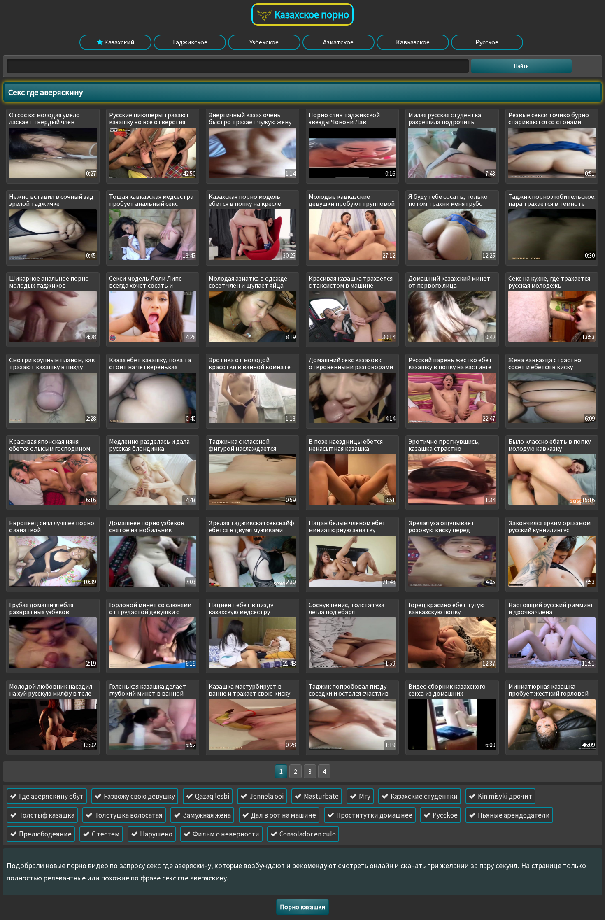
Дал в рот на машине (283, 815)
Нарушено (155, 833)
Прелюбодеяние (45, 833)
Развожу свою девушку (138, 796)
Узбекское (264, 42)
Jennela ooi (266, 796)
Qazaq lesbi (211, 796)
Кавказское (413, 42)
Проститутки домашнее (373, 815)
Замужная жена (206, 815)
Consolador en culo (307, 833)
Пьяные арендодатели (513, 815)
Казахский (118, 42)
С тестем (105, 833)
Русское (486, 42)
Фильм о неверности (225, 833)
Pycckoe (444, 815)
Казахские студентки (423, 796)
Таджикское (189, 42)
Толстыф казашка (46, 815)
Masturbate (320, 796)
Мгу (364, 796)
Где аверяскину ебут (51, 796)
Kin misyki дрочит (504, 796)
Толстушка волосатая (128, 815)
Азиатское (338, 42)
